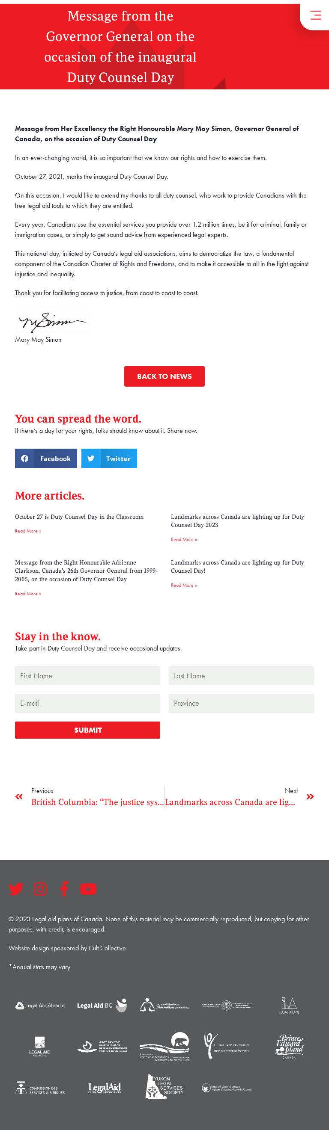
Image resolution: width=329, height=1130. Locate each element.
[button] (46, 458)
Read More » (28, 530)
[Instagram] (40, 889)
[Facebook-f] (64, 889)
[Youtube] (88, 889)
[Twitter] (16, 889)
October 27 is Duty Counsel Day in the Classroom (79, 517)
